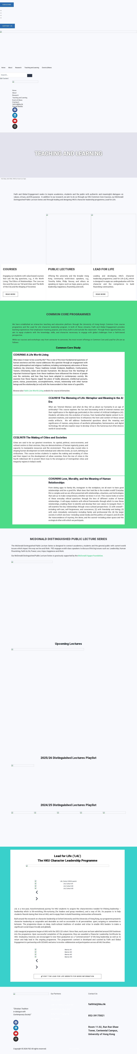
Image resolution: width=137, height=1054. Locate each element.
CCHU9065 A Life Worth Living (31, 354)
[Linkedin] (15, 1027)
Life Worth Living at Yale (60, 1009)
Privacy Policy (75, 1049)
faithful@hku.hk (97, 1004)
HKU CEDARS (56, 1000)
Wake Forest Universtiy (60, 1014)
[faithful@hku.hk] (90, 999)
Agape (90, 556)
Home (3, 67)
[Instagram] (15, 1039)
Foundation (98, 556)
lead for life (103, 269)
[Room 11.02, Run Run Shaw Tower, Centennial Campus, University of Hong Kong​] (90, 1021)
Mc (79, 556)
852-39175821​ (96, 1015)
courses (10, 269)
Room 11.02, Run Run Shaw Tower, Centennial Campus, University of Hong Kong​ (103, 1031)
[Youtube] (14, 120)
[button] (67, 893)
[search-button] (29, 75)
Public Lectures (61, 269)
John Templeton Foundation (62, 1004)
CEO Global (55, 1019)
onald (84, 556)
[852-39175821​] (90, 1010)
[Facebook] (14, 109)
